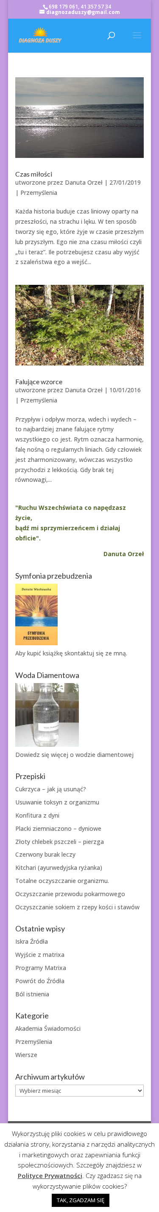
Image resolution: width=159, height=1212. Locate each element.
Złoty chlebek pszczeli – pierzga (59, 842)
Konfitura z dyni (37, 815)
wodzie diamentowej (104, 755)
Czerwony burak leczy (45, 854)
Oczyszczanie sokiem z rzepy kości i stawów (77, 907)
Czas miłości (33, 174)
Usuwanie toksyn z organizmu (57, 802)
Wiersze (26, 1055)
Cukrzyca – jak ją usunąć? (50, 789)
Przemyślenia (38, 192)
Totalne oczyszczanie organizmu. (62, 881)
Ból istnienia (32, 994)
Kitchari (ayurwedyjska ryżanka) (58, 867)
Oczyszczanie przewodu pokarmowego (70, 894)
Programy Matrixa (40, 968)
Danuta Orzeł (84, 182)
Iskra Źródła (31, 941)
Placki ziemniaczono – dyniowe (58, 828)
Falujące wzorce (38, 381)
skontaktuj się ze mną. (95, 653)
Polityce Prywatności (50, 1175)
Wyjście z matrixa (39, 954)
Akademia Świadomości (48, 1028)
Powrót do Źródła (39, 981)
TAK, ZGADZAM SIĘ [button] (80, 1200)
